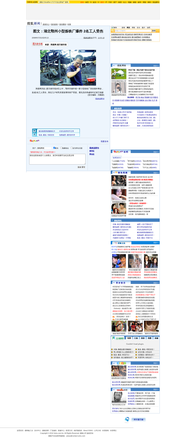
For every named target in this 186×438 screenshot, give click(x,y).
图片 (143, 28)
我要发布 (104, 141)
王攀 (130, 94)
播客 (134, 2)
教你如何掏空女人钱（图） (147, 118)
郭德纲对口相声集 (123, 247)
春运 (142, 97)
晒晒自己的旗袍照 (125, 411)
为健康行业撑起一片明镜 (122, 238)
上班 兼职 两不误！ (120, 232)
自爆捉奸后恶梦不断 (119, 216)
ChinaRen (47, 2)
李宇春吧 (131, 161)
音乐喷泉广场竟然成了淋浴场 (147, 367)
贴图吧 (115, 168)
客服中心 (61, 430)
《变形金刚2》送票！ (123, 317)
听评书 (114, 247)
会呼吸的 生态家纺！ (120, 120)
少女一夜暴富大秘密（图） (147, 120)
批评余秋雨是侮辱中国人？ (143, 81)
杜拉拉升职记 (136, 247)
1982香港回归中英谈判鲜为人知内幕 (142, 193)
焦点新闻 (131, 393)
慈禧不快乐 (137, 40)
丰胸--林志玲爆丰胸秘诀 (121, 224)
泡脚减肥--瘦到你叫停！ (146, 235)
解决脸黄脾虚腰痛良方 (145, 232)
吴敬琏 (127, 100)
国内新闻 (54, 24)
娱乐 (94, 2)
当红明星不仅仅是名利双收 (145, 399)
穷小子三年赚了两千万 (121, 118)
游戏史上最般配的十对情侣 (145, 314)
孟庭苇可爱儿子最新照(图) (145, 308)
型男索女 (131, 404)
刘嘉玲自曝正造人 (134, 278)
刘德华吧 (131, 164)
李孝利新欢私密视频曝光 (145, 306)
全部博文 (113, 430)
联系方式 (69, 430)
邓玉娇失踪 (129, 34)
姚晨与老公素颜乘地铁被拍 (122, 298)
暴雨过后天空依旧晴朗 (141, 411)
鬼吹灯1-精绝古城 (123, 249)
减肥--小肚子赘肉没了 (145, 224)
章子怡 (138, 97)
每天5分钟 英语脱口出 (145, 123)
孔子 (153, 100)
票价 (150, 100)
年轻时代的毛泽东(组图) (142, 73)
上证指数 (116, 161)
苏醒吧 (115, 164)
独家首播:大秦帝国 (135, 177)
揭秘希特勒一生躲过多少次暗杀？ (141, 191)
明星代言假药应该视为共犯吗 (145, 378)
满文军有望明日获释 (136, 201)
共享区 (114, 252)
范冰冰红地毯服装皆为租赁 (122, 295)
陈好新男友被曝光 (150, 278)
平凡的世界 (142, 249)
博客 (144, 2)
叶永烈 (122, 100)
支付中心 (37, 430)
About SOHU (88, 430)
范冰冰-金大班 (147, 177)
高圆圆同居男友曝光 (119, 95)
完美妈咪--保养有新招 (145, 112)
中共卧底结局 (128, 40)
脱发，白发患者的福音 (145, 126)
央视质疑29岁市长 (118, 34)
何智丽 (116, 100)
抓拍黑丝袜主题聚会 (119, 378)
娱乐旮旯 (131, 399)
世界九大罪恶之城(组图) (144, 303)
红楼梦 (152, 247)
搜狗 (66, 2)
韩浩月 (131, 81)
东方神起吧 (147, 164)
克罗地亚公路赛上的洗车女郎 (147, 369)
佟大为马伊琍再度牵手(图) (145, 289)
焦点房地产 (60, 2)
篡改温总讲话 (126, 37)
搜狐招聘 (45, 430)
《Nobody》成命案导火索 (122, 308)
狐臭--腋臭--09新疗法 (145, 238)
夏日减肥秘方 (136, 37)
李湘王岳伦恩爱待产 (136, 206)
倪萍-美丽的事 (147, 185)
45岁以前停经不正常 (144, 230)
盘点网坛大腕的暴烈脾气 (122, 303)
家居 (120, 2)
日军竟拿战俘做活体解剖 (122, 300)
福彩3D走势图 (151, 252)
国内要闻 (62, 24)
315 (151, 97)
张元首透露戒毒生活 (145, 317)
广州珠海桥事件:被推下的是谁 (143, 84)
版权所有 (90, 433)
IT (106, 2)
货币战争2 (150, 249)
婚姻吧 (130, 168)
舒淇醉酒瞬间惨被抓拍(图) (145, 298)
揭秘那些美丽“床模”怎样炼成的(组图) (134, 382)
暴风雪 (132, 100)
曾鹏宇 (131, 75)
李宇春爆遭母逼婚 (118, 275)
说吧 (148, 28)
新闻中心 (46, 24)
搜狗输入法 (29, 430)
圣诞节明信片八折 (118, 278)
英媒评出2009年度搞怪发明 (145, 396)
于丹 (137, 100)
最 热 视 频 (122, 173)
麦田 (137, 182)
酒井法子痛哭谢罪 (151, 334)
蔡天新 (131, 92)
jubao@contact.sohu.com (75, 436)
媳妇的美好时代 (145, 182)
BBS (149, 2)
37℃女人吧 (147, 168)
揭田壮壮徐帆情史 (118, 270)
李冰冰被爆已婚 (135, 270)
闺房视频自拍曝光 (118, 202)
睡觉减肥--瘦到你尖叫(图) (122, 227)
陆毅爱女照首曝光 (150, 275)
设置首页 (20, 430)
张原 (130, 89)
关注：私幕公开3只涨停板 (122, 112)
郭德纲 (147, 97)
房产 (115, 2)
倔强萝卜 (132, 182)
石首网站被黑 (116, 37)
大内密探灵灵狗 (134, 185)
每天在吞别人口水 (118, 405)
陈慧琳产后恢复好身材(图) (122, 289)
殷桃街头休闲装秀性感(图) (122, 292)
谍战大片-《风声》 (119, 188)
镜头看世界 (132, 367)
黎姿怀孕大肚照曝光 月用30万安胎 (141, 209)
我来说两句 (88, 38)
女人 (124, 2)
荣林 (130, 84)
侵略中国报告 (147, 40)
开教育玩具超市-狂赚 (120, 123)
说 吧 (126, 152)
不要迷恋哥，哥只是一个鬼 (145, 393)
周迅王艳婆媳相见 (134, 275)
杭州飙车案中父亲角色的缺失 (142, 89)
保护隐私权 (78, 430)
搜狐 (41, 2)
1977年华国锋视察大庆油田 (144, 78)
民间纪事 (131, 375)
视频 (129, 2)
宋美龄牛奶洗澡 (117, 40)
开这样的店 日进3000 (120, 230)
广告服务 (53, 430)
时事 (69, 24)
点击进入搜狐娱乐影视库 (145, 311)
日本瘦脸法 (146, 37)
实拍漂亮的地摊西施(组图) (145, 300)
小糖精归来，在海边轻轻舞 (145, 404)
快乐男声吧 (147, 161)
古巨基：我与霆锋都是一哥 (138, 214)
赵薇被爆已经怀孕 (118, 272)
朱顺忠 (131, 86)
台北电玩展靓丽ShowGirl (122, 314)
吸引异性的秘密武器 (144, 227)
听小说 (114, 249)
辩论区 (91, 154)
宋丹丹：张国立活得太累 (138, 198)
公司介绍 (97, 430)
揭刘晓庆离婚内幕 (134, 272)
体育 (87, 2)
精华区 (91, 151)
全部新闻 (105, 430)
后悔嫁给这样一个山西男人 (145, 401)
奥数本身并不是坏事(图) (142, 92)
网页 (128, 28)
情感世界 (131, 401)
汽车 (110, 2)
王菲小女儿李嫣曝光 (135, 334)
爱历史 (131, 73)
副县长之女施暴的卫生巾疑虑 (142, 94)
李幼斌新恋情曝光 (150, 272)
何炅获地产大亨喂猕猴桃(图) (123, 287)
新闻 (123, 28)
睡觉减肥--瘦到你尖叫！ (121, 126)
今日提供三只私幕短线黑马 (147, 115)
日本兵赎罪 (148, 34)
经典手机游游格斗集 (138, 252)
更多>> (156, 66)
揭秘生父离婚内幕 (150, 270)
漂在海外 (115, 408)
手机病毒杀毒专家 (123, 252)
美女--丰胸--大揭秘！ (120, 115)
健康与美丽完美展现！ (121, 235)
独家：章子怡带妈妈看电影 (145, 287)
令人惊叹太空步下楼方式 (147, 319)
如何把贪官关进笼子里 (142, 86)
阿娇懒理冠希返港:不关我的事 (139, 211)
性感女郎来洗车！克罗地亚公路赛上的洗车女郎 (138, 385)
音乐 (138, 28)
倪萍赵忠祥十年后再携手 (145, 292)
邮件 (139, 2)
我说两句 (156, 2)
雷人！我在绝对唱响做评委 (143, 75)
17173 (53, 2)
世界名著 (134, 249)
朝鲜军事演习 (138, 34)
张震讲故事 (145, 247)
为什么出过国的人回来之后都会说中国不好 (134, 408)
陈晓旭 (141, 100)
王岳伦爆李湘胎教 (121, 319)
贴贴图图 (131, 396)
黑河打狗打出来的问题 (143, 375)
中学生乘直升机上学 (119, 81)
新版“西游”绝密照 (119, 334)
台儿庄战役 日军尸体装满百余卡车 (141, 188)
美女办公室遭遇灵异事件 (122, 306)
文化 (146, 100)
